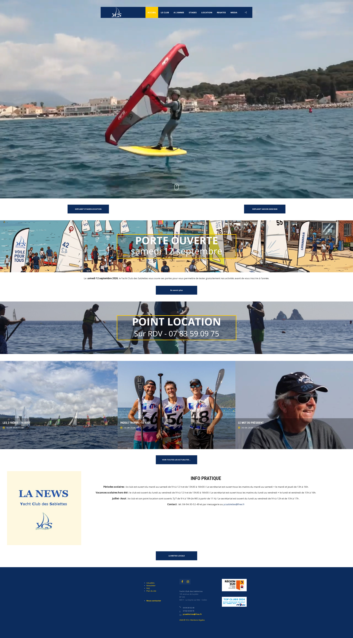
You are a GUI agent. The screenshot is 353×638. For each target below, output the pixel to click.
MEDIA (234, 12)
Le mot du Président (251, 422)
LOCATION (206, 12)
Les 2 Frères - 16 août (16, 422)
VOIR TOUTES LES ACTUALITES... (176, 459)
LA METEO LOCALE (177, 555)
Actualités (150, 583)
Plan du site (151, 591)
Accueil (152, 12)
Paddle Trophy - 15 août (135, 422)
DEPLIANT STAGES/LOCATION (88, 209)
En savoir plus (176, 290)
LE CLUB (165, 12)
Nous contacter (153, 600)
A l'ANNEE (179, 12)
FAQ (148, 588)
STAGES (193, 12)
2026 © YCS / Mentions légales (192, 620)
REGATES (221, 12)
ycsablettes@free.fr (234, 504)
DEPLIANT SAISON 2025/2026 (264, 209)
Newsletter (151, 585)
